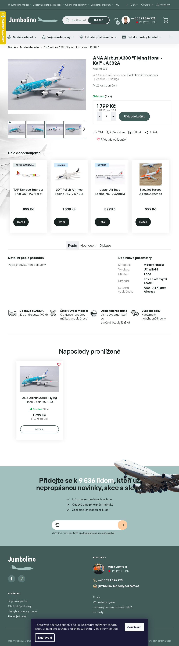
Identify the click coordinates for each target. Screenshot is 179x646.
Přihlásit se (122, 525)
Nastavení (45, 637)
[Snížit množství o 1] (99, 116)
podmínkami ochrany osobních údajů (97, 533)
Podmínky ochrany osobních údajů (112, 607)
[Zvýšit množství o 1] (113, 116)
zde (115, 628)
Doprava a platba (17, 601)
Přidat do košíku (134, 116)
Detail (21, 222)
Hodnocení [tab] (88, 245)
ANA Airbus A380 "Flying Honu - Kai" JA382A (39, 400)
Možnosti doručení (105, 85)
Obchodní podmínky (76, 4)
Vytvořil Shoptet (148, 640)
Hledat (98, 20)
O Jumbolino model (18, 4)
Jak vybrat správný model (22, 611)
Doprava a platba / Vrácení (47, 4)
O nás (96, 597)
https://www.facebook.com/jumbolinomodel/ (11, 578)
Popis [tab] (72, 245)
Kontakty (98, 612)
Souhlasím (134, 627)
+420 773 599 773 (110, 580)
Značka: (107, 79)
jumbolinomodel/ (21, 578)
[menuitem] (22, 37)
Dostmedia (165, 640)
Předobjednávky (17, 616)
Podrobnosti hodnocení (142, 75)
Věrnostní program (101, 4)
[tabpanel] (39, 400)
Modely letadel (154, 264)
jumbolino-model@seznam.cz (118, 586)
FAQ (117, 4)
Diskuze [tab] (105, 245)
